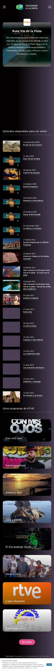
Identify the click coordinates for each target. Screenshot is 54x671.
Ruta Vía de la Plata (31, 159)
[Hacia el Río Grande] (11, 215)
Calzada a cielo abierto (33, 340)
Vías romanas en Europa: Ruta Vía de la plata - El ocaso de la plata (36, 272)
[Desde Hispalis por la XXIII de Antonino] (11, 243)
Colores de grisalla (31, 173)
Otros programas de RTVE (18, 408)
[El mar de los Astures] (11, 146)
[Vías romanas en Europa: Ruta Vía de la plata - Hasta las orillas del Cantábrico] (11, 285)
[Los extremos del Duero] (11, 369)
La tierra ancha (29, 326)
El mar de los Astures (32, 145)
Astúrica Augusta (30, 298)
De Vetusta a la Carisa (33, 396)
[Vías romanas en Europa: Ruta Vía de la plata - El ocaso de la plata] (11, 271)
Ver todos (27, 642)
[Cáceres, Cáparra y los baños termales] (11, 257)
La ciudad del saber (31, 354)
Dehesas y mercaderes (33, 201)
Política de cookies (31, 668)
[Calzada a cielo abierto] (11, 341)
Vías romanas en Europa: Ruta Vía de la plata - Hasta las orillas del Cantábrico (37, 286)
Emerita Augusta (30, 187)
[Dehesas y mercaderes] (11, 201)
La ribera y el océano (32, 228)
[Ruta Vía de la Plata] (11, 160)
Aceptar (49, 664)
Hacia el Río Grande (31, 215)
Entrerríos (27, 312)
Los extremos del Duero (33, 368)
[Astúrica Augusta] (11, 299)
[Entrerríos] (11, 313)
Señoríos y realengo (32, 382)
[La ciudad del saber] (11, 355)
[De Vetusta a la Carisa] (11, 396)
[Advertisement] (27, 98)
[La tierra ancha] (11, 327)
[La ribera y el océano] (11, 229)
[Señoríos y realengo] (11, 382)
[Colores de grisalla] (11, 174)
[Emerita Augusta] (11, 188)
